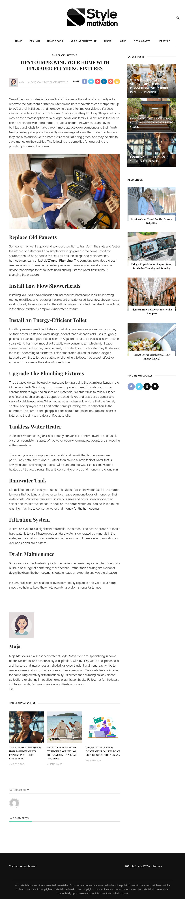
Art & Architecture (83, 41)
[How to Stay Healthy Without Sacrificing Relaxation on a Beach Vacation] (64, 727)
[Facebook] (10, 689)
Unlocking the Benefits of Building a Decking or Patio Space (151, 122)
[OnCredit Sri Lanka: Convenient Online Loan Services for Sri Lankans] (103, 727)
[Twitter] (139, 386)
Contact (14, 866)
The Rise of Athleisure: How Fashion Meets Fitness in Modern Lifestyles (151, 157)
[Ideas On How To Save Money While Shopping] (152, 294)
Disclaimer (29, 866)
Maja (21, 82)
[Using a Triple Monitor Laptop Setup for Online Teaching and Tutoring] (152, 249)
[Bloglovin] (155, 386)
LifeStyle (164, 41)
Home (18, 41)
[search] (178, 18)
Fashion (34, 41)
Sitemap (156, 866)
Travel (108, 41)
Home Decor (55, 41)
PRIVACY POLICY (136, 866)
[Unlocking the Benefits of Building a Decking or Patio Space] (151, 115)
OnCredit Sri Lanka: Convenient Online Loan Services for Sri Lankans (103, 751)
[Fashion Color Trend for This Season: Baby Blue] (152, 203)
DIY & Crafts (142, 41)
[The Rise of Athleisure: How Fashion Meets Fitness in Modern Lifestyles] (26, 727)
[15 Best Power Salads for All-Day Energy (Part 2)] (152, 339)
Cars (123, 41)
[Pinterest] (12, 689)
